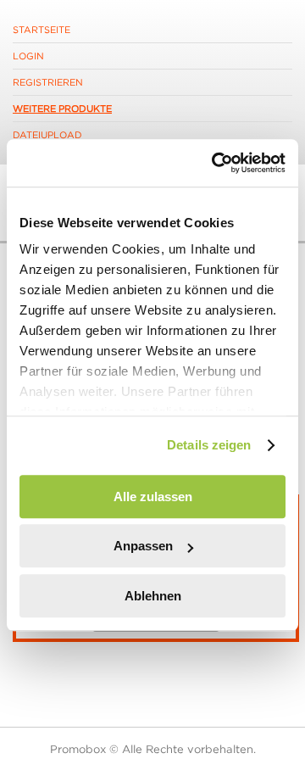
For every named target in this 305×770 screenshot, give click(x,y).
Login (28, 56)
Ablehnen (153, 596)
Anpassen (143, 545)
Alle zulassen (153, 496)
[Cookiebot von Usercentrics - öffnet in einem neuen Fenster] (215, 163)
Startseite (41, 30)
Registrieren (48, 82)
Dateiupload (47, 135)
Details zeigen (209, 445)
